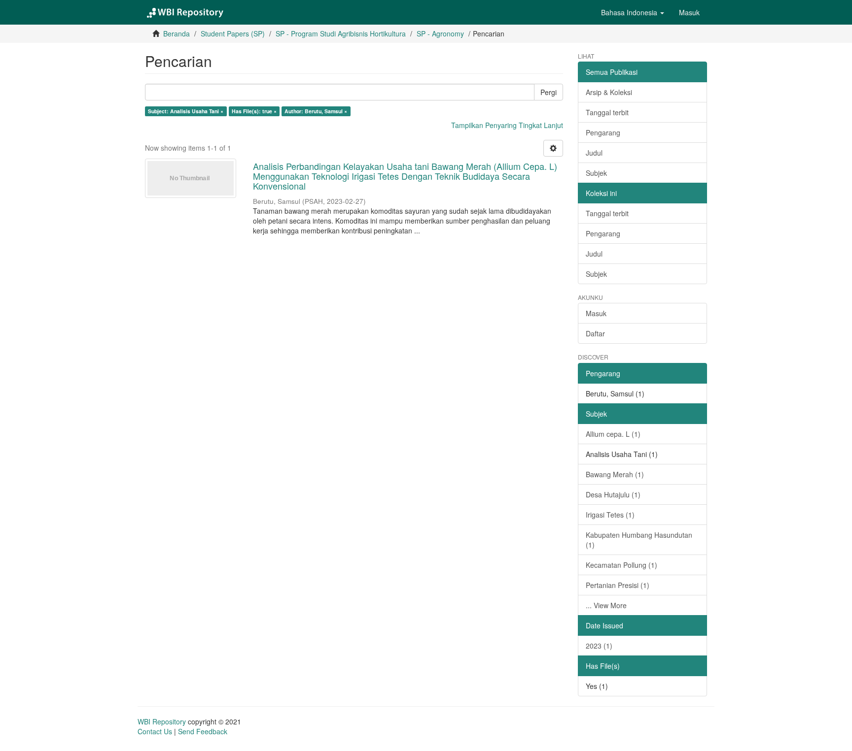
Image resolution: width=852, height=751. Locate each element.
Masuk (596, 313)
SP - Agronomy (440, 33)
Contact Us (155, 731)
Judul (594, 153)
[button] (633, 12)
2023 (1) (599, 646)
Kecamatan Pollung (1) (621, 565)
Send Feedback (202, 731)
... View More (606, 605)
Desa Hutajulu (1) (613, 494)
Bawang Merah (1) (615, 474)
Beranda (176, 33)
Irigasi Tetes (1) (610, 515)
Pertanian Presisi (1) (617, 585)
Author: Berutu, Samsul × (315, 111)
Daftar (595, 333)
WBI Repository (162, 721)
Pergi (548, 92)
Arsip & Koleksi (609, 92)
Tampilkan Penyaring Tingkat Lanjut (507, 125)
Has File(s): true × (254, 111)
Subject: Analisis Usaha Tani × (185, 111)
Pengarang (603, 132)
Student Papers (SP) (233, 33)
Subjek (596, 173)
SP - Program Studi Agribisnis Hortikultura (341, 33)
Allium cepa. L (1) (613, 434)
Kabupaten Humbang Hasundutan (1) (639, 540)
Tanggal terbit (607, 112)
